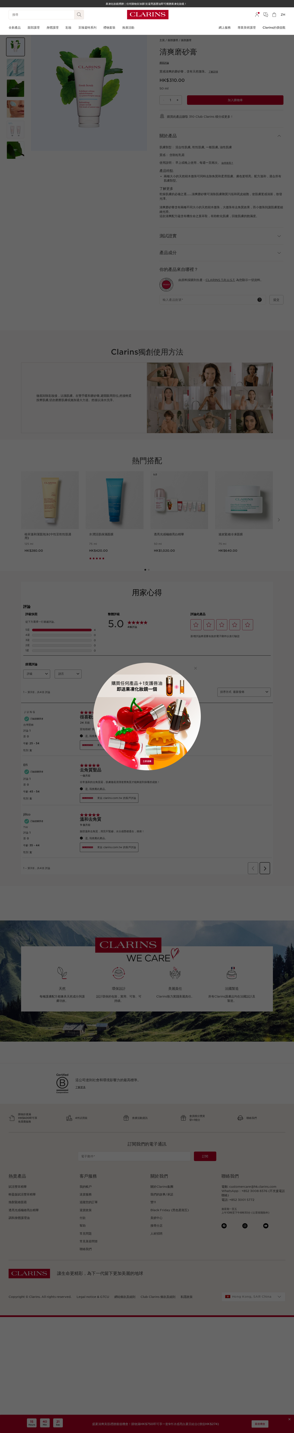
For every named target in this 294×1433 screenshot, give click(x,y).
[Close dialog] (195, 668)
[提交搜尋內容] (79, 14)
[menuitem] (257, 14)
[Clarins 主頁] (148, 14)
